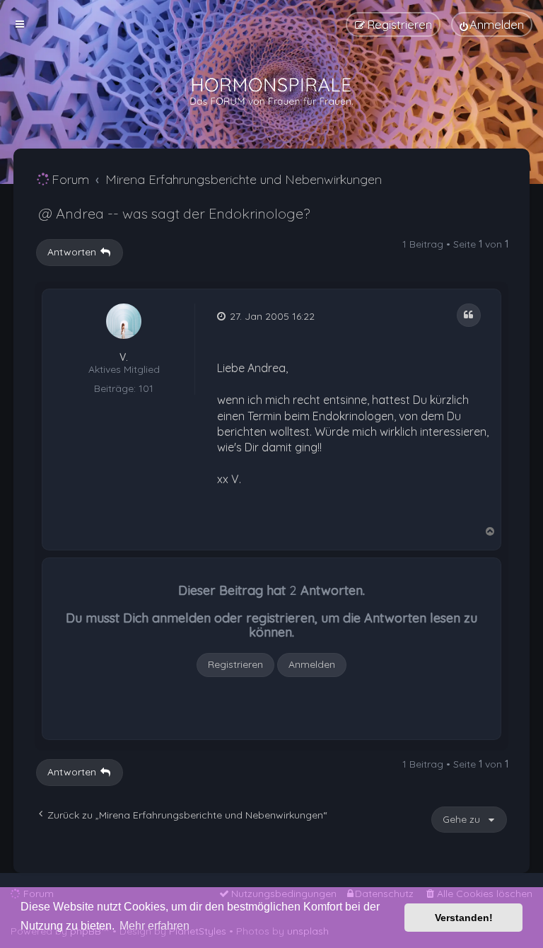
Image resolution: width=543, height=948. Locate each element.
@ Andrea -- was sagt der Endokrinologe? (174, 213)
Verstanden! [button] (464, 917)
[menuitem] (491, 24)
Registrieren (235, 664)
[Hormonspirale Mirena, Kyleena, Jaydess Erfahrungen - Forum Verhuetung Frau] (271, 92)
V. (123, 358)
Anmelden (311, 664)
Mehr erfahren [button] (154, 926)
